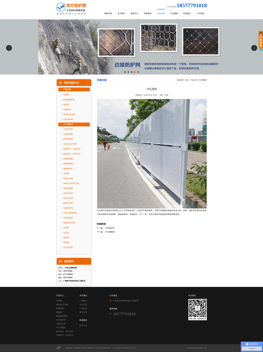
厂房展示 (83, 301)
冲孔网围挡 (68, 124)
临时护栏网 (68, 193)
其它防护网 (68, 247)
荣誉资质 (83, 312)
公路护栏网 (68, 129)
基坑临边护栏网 (70, 144)
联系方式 (83, 325)
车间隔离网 (68, 218)
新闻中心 (134, 13)
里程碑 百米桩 (69, 114)
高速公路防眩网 (70, 213)
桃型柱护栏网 (69, 223)
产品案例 (174, 13)
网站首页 (108, 13)
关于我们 (121, 13)
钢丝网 (66, 238)
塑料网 (66, 242)
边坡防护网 (68, 208)
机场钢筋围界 (69, 100)
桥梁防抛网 (68, 139)
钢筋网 (66, 105)
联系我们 (187, 13)
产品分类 (161, 13)
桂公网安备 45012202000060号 (124, 348)
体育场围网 (68, 188)
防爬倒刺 (67, 109)
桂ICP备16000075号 (103, 348)
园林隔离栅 (68, 159)
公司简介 (83, 308)
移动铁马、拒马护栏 (72, 154)
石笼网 (66, 228)
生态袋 (66, 233)
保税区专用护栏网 (71, 183)
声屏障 (66, 95)
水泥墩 (66, 174)
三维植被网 (68, 134)
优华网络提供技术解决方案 (197, 348)
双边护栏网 (68, 198)
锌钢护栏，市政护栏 (72, 149)
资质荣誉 (147, 13)
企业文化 (83, 305)
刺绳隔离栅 (68, 164)
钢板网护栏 (68, 169)
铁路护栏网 (68, 203)
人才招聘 (200, 13)
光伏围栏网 (68, 119)
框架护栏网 (68, 178)
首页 (186, 80)
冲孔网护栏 (110, 228)
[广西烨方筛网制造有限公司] (71, 9)
